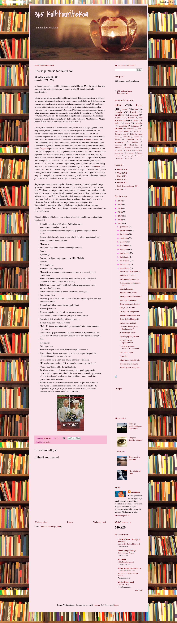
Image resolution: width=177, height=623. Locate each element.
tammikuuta (125, 268)
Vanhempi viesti (99, 522)
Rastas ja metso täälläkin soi (130, 296)
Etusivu (70, 522)
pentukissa (135, 491)
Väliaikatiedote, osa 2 (126, 562)
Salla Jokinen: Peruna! (126, 553)
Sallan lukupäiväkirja (127, 550)
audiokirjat (123, 125)
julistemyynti (119, 153)
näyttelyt (139, 123)
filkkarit (131, 117)
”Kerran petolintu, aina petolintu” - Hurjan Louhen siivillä (128, 573)
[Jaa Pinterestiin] (79, 438)
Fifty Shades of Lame (135, 471)
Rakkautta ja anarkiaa (132, 147)
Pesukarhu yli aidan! (128, 332)
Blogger (116, 605)
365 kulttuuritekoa (61, 14)
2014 (120, 212)
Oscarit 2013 (122, 179)
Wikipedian (89, 139)
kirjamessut (130, 153)
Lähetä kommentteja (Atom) (51, 526)
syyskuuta (124, 238)
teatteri (136, 131)
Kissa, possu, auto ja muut (130, 304)
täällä (97, 166)
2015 (120, 208)
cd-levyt (137, 150)
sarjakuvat (119, 114)
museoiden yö (132, 139)
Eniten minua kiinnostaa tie (129, 568)
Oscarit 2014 (122, 176)
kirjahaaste (135, 125)
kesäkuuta (124, 249)
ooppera (139, 156)
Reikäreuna (118, 150)
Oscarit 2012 (122, 182)
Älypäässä (44, 148)
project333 (119, 117)
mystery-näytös (129, 156)
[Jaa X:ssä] (74, 438)
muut (135, 109)
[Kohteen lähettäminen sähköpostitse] (68, 438)
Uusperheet (124, 356)
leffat (118, 105)
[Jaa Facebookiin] (76, 438)
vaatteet (135, 120)
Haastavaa (121, 451)
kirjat (139, 105)
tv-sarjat (47, 442)
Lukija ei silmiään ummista (135, 438)
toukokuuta (124, 253)
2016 (120, 204)
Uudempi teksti (41, 522)
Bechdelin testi (120, 134)
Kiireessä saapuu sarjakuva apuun (130, 283)
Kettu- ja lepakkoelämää (129, 319)
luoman (97, 605)
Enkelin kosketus (126, 289)
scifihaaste (130, 128)
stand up (120, 158)
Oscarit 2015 (122, 172)
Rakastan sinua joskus (128, 292)
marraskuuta (125, 230)
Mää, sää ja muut (126, 352)
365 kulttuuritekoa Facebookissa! (124, 92)
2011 (120, 223)
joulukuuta (124, 226)
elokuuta (123, 241)
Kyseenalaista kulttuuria (129, 363)
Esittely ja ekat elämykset (130, 367)
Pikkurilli (122, 559)
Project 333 (121, 189)
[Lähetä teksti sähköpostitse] (64, 438)
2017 (120, 200)
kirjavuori (119, 128)
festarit (133, 112)
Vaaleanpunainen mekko (129, 279)
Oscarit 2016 (122, 169)
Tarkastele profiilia (122, 515)
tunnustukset (119, 142)
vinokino (135, 142)
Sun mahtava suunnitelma (130, 315)
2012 (120, 219)
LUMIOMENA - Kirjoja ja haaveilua (129, 540)
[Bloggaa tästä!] (71, 438)
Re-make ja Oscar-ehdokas (130, 271)
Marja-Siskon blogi (126, 582)
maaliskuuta (125, 260)
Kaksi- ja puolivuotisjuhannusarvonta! (135, 426)
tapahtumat (134, 115)
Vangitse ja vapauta (127, 307)
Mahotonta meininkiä (128, 323)
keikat (117, 123)
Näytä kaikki (138, 590)
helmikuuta (124, 264)
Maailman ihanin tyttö (128, 300)
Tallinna (128, 150)
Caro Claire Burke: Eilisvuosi (129, 544)
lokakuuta (124, 234)
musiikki (126, 137)
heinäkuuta (124, 245)
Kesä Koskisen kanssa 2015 (128, 186)
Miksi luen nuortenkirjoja (130, 360)
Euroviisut (118, 145)
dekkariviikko (133, 145)
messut (117, 139)
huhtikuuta (124, 256)
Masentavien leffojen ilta (129, 311)
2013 (120, 215)
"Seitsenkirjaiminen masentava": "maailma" (130, 347)
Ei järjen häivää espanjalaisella (126, 341)
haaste (137, 137)
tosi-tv (127, 158)
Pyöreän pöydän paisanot (129, 336)
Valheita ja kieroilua (127, 275)
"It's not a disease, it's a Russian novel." (129, 327)
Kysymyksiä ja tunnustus (134, 458)
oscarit (125, 109)
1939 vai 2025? (123, 584)
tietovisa (118, 147)
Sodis (127, 123)
